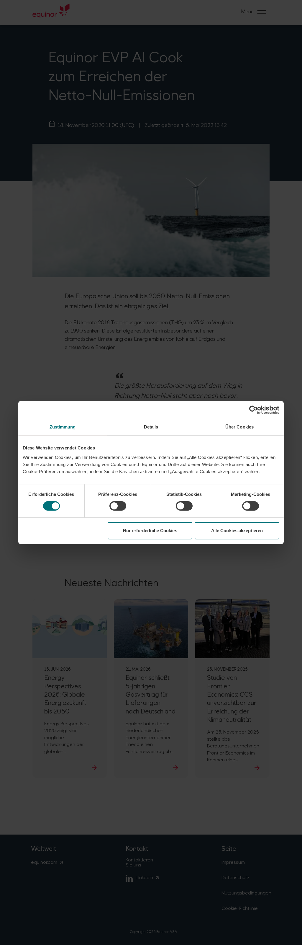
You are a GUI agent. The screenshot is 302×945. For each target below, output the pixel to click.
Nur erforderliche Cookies (150, 530)
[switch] (117, 506)
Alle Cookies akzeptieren (237, 530)
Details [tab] (151, 426)
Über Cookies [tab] (239, 426)
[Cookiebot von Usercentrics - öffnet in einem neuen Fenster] (253, 409)
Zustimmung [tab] (63, 426)
